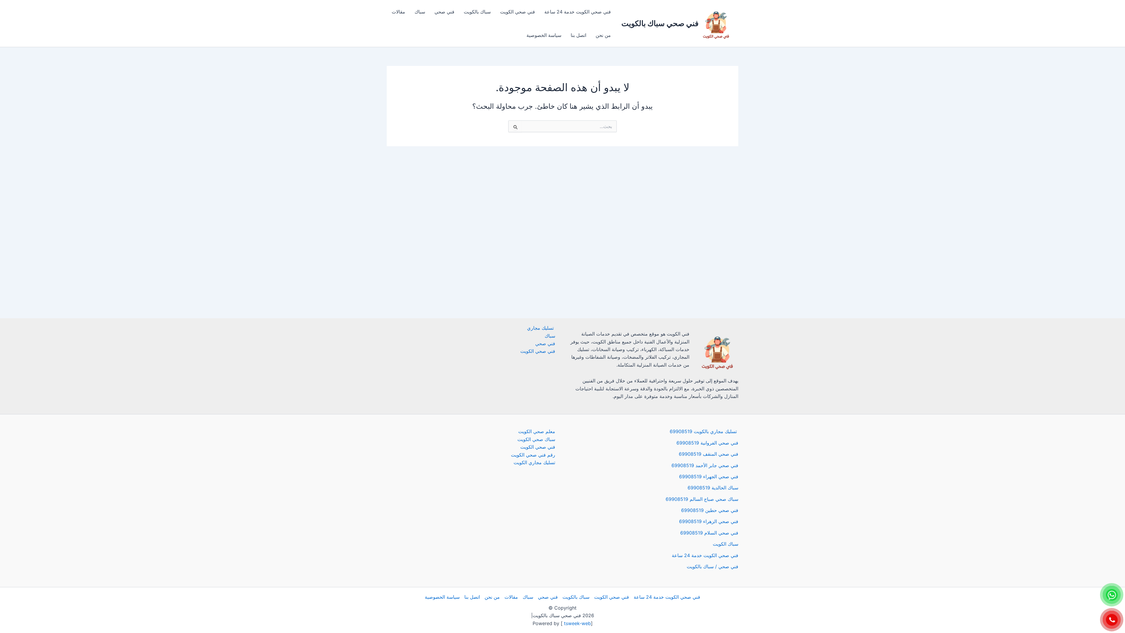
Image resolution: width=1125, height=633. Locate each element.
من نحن (603, 35)
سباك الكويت (725, 544)
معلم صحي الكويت (536, 431)
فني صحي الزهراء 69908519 (708, 521)
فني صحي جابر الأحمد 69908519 (704, 465)
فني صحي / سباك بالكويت (712, 566)
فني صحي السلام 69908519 (709, 533)
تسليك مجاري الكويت (534, 462)
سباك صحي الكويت (536, 439)
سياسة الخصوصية (543, 35)
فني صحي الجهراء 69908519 (708, 476)
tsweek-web (576, 623)
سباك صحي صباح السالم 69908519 (702, 499)
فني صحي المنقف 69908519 (708, 454)
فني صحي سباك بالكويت (659, 23)
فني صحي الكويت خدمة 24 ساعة (577, 12)
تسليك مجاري (541, 328)
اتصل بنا (578, 35)
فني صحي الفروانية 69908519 (707, 443)
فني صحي (444, 12)
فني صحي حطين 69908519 (709, 510)
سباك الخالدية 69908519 (713, 488)
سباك (420, 12)
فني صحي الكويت (517, 12)
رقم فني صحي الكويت (533, 455)
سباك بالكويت (477, 12)
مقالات (398, 12)
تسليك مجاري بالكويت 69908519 (704, 431)
